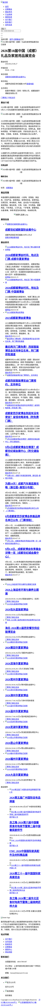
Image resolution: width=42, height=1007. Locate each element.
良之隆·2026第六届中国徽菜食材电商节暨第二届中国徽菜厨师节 (24, 826)
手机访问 (11, 98)
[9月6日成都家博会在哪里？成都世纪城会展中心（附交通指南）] (23, 442)
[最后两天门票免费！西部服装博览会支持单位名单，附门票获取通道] (23, 341)
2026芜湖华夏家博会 (16, 727)
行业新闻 (8, 14)
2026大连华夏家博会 (16, 774)
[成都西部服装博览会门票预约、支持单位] (21, 375)
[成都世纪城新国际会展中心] (16, 224)
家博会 (7, 277)
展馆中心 (8, 949)
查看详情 (8, 237)
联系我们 (8, 22)
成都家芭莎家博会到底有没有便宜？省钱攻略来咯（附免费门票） (22, 417)
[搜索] (2, 33)
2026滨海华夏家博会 (16, 663)
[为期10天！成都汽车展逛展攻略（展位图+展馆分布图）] (23, 478)
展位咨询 (15, 601)
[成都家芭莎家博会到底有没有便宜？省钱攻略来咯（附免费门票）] (23, 408)
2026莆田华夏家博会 (16, 647)
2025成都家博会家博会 (18, 318)
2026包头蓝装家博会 (16, 609)
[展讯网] (4, 2)
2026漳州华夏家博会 (16, 695)
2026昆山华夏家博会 (16, 743)
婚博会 (7, 310)
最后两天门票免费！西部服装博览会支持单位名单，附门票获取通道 (22, 350)
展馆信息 (8, 17)
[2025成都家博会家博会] (14, 312)
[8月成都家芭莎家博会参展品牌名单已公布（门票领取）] (23, 511)
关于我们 (8, 20)
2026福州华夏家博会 (16, 758)
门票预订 (4, 98)
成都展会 (9, 188)
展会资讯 (8, 12)
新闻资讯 (8, 944)
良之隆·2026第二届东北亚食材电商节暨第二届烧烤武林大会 (24, 902)
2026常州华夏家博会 (16, 679)
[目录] (2, 35)
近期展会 (8, 9)
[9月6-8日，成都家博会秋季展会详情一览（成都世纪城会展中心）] (23, 543)
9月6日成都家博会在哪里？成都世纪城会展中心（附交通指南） (22, 451)
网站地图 (8, 952)
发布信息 (8, 25)
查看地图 (30, 84)
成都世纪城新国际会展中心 (15, 77)
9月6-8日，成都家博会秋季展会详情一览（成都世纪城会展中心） (23, 553)
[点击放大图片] (20, 41)
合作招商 (8, 942)
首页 (7, 7)
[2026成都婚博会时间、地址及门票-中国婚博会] (23, 282)
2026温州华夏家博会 (16, 711)
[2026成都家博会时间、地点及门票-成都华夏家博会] (23, 250)
